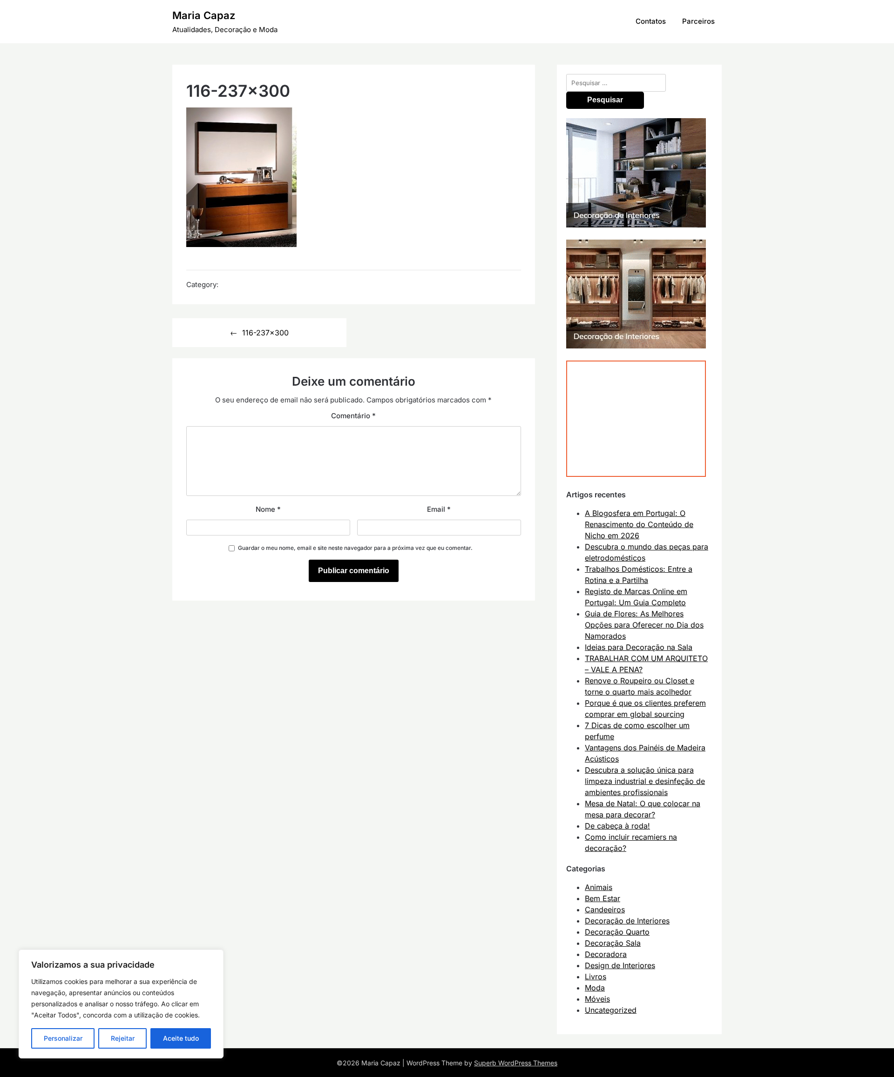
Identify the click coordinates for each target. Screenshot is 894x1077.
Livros (595, 976)
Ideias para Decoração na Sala (638, 647)
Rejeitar (123, 1038)
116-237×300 (265, 332)
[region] (121, 1004)
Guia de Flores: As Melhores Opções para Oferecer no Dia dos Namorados (644, 625)
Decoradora (606, 954)
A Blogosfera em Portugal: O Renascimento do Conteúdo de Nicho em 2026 (639, 524)
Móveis (597, 998)
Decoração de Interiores (627, 920)
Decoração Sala (613, 943)
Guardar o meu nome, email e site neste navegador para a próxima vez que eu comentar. (355, 547)
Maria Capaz (203, 15)
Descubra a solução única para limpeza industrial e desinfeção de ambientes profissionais (645, 781)
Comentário (353, 415)
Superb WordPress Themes (515, 1063)
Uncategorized (611, 1010)
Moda (595, 987)
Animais (598, 887)
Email (439, 509)
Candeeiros (605, 909)
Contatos (651, 21)
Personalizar (63, 1038)
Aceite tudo (181, 1038)
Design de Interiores (620, 965)
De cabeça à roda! (617, 825)
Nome (268, 509)
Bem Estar (602, 898)
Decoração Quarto (617, 932)
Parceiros (698, 21)
